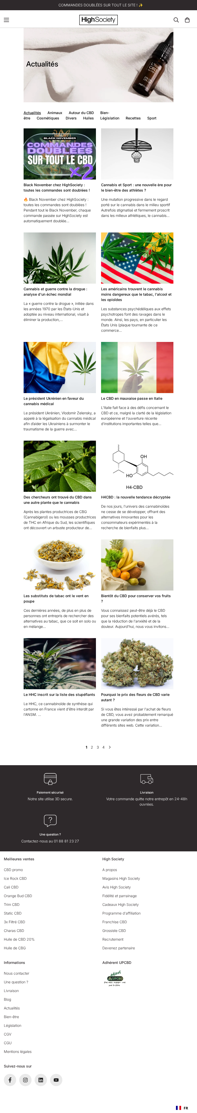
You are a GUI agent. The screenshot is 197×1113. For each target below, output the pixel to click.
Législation (109, 118)
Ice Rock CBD (15, 878)
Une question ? (16, 982)
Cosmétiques (48, 118)
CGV (7, 1034)
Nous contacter (16, 973)
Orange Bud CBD (18, 896)
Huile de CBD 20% (19, 939)
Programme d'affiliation (121, 913)
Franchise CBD (114, 922)
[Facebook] (10, 1080)
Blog (7, 999)
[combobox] (182, 1108)
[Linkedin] (41, 1080)
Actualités (32, 112)
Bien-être (11, 1017)
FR (186, 1108)
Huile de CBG (15, 948)
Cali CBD (11, 887)
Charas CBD (14, 930)
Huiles (88, 118)
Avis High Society (116, 887)
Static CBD (13, 913)
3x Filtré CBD (14, 922)
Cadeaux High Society (120, 904)
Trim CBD (11, 904)
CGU (8, 1043)
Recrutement (112, 939)
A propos (109, 869)
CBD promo (13, 869)
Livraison (11, 990)
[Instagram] (25, 1080)
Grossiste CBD (114, 930)
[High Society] (98, 20)
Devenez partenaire (118, 948)
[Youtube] (56, 1080)
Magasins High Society (121, 878)
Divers (71, 118)
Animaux (54, 112)
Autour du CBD (81, 112)
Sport (151, 118)
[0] (187, 20)
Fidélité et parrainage (119, 896)
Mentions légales (18, 1051)
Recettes (133, 118)
